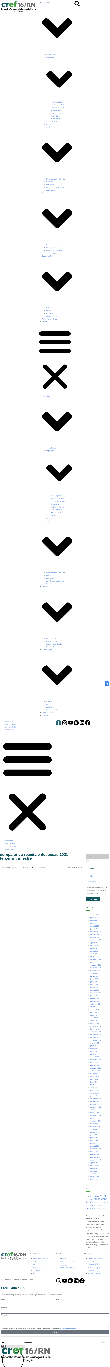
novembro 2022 (96, 1035)
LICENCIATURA (92, 1208)
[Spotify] (76, 722)
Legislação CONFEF (57, 105)
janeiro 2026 (94, 929)
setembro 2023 (95, 1007)
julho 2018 (94, 1135)
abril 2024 (94, 987)
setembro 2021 (95, 1074)
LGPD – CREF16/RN (67, 1261)
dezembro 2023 (96, 998)
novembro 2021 (96, 1068)
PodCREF (49, 313)
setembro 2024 (95, 973)
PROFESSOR (101, 1209)
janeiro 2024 (94, 996)
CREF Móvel (50, 184)
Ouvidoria (36, 1261)
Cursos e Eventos (52, 316)
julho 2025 (94, 945)
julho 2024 (94, 979)
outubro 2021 (95, 1071)
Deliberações (55, 110)
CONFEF (101, 1195)
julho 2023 (94, 1012)
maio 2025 (94, 951)
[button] (55, 359)
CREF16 (89, 1199)
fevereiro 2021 (95, 1093)
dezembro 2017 (96, 1154)
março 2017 (94, 1177)
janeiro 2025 (94, 962)
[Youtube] (70, 722)
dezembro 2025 (96, 932)
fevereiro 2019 (95, 1115)
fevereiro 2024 (95, 993)
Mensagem (5, 1315)
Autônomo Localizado (54, 250)
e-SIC (35, 1264)
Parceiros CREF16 (94, 1264)
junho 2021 (94, 1082)
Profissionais (9, 730)
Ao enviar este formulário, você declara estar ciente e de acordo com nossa (39, 1329)
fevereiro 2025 (95, 959)
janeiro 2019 (94, 1118)
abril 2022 (94, 1054)
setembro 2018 (95, 1129)
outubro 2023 (95, 1004)
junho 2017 (94, 1168)
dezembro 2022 (96, 1032)
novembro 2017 (96, 1157)
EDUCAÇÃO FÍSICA (96, 1200)
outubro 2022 (95, 1037)
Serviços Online (51, 253)
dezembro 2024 (96, 965)
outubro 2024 (95, 970)
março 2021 (94, 1090)
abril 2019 (94, 1110)
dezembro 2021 (96, 1065)
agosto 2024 (94, 976)
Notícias (49, 308)
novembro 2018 (96, 1124)
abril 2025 (94, 954)
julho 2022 (94, 1046)
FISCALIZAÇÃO (100, 1205)
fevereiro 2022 (95, 1060)
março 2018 (94, 1146)
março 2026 (94, 926)
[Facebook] (87, 722)
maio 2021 (94, 1085)
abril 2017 (94, 1174)
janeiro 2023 (94, 1029)
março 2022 (94, 1057)
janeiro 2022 (94, 1062)
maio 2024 (94, 984)
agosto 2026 (94, 915)
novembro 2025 (96, 934)
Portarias (54, 122)
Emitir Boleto (10, 724)
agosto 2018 (94, 1132)
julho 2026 (94, 918)
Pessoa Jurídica (51, 248)
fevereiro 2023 (95, 1026)
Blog (91, 876)
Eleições (49, 124)
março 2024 (94, 990)
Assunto (4, 1307)
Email (57, 1300)
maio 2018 (94, 1140)
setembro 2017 (95, 1160)
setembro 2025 (95, 940)
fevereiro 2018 (95, 1149)
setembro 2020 (95, 1107)
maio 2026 (94, 923)
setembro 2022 (95, 1040)
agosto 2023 (94, 1009)
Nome (3, 1300)
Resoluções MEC (56, 116)
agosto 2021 (94, 1076)
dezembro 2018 (96, 1121)
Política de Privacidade (67, 1329)
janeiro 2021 (94, 1096)
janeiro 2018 (94, 1152)
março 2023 (94, 1023)
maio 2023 (94, 1018)
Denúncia (49, 182)
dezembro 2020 (96, 1099)
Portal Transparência (49, 319)
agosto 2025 (94, 943)
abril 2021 (94, 1087)
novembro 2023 (96, 1001)
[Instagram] (64, 722)
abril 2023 (94, 1021)
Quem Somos (51, 54)
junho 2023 (94, 1015)
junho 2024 (94, 982)
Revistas (49, 311)
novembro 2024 (96, 968)
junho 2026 (94, 920)
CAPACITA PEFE (90, 1196)
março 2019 (94, 1113)
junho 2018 (94, 1138)
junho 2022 (94, 1048)
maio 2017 (94, 1171)
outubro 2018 (95, 1126)
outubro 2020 (95, 1104)
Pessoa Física (51, 245)
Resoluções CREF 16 (58, 108)
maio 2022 (94, 1051)
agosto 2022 (94, 1043)
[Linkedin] (82, 722)
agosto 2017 (94, 1163)
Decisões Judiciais (57, 102)
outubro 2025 (95, 937)
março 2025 (94, 957)
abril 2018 (94, 1143)
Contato (45, 322)
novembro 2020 (96, 1101)
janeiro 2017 (94, 1179)
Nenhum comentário (75, 867)
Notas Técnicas (56, 119)
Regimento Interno (57, 113)
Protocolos (9, 721)
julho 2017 (94, 1165)
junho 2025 (94, 948)
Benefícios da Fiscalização (55, 179)
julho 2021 (94, 1079)
